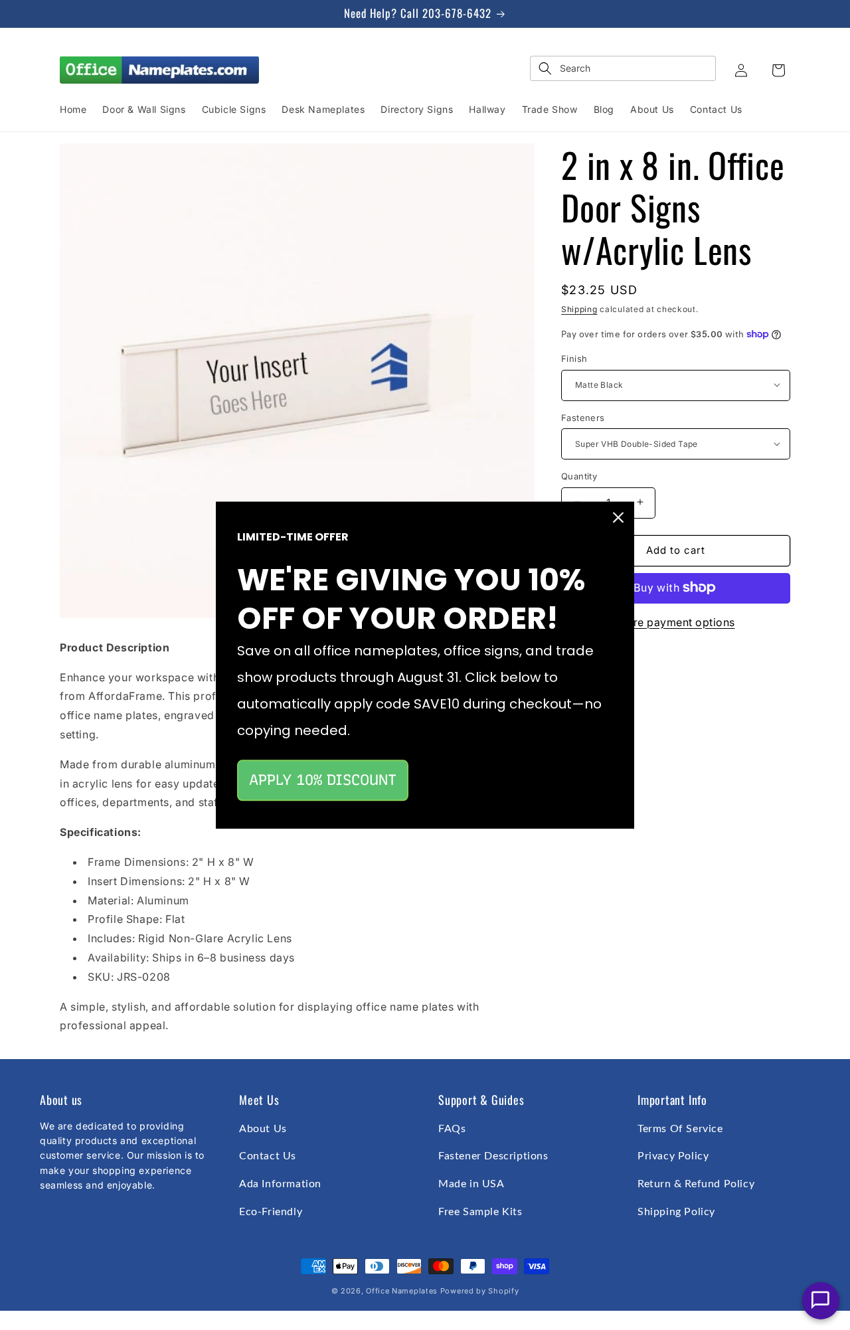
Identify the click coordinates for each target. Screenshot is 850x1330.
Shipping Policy (676, 1211)
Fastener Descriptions (493, 1156)
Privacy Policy (673, 1156)
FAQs (452, 1128)
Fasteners (583, 417)
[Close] (618, 517)
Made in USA (471, 1184)
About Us (263, 1128)
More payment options (676, 621)
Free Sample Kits (480, 1211)
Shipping (579, 309)
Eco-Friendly (270, 1211)
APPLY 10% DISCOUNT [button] (322, 780)
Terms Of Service (680, 1128)
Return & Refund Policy (696, 1184)
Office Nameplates (402, 1290)
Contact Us (267, 1156)
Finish (574, 358)
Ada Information (280, 1184)
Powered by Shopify (479, 1290)
